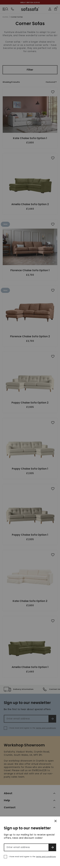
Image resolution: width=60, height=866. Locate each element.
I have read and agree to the (32, 856)
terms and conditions (46, 856)
